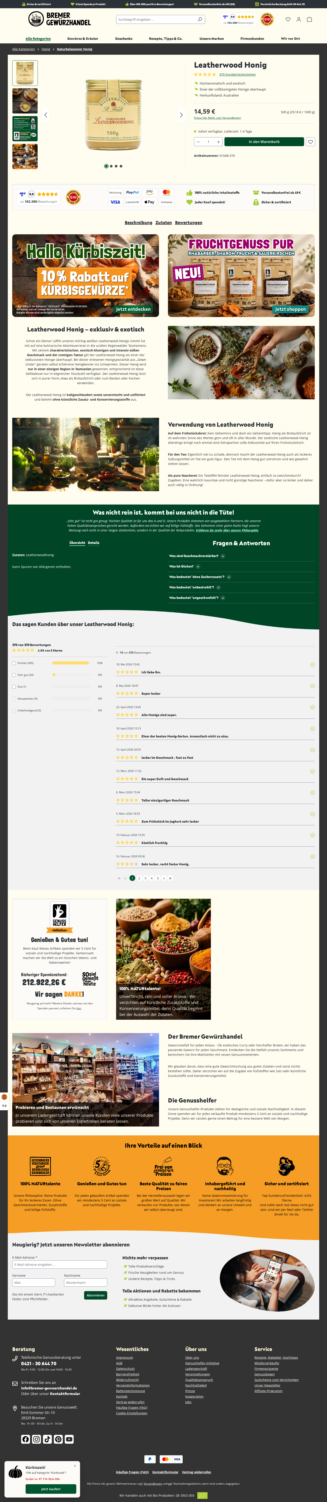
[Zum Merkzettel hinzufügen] (310, 141)
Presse (190, 1391)
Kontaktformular (65, 1393)
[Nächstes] (181, 115)
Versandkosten (153, 1484)
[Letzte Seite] (170, 878)
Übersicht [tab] (77, 543)
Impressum (124, 1357)
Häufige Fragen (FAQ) (131, 1407)
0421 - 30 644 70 (38, 1363)
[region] (99, 114)
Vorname (19, 1275)
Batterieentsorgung (130, 1391)
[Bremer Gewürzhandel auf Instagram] (36, 1439)
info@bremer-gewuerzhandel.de (49, 1388)
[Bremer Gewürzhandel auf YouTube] (69, 1439)
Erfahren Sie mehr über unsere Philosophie (227, 530)
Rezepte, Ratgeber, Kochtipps (276, 1357)
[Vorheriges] (45, 115)
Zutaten (163, 222)
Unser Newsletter (267, 1385)
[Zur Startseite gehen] (59, 19)
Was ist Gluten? (181, 566)
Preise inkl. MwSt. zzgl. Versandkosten (217, 118)
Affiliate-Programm (268, 1391)
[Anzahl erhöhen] (218, 141)
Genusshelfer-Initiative (202, 1363)
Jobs (188, 1402)
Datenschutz (125, 1369)
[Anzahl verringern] (198, 141)
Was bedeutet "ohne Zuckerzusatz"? (196, 577)
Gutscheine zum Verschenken (276, 1380)
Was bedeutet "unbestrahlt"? (191, 587)
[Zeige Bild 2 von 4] (111, 166)
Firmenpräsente (266, 1369)
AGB (119, 1363)
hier (78, 1008)
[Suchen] (200, 19)
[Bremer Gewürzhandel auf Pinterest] (58, 1439)
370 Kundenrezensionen (237, 74)
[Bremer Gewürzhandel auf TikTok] (47, 1439)
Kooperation (194, 1396)
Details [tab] (93, 543)
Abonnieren (96, 1295)
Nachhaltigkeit (196, 1385)
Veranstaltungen (197, 1374)
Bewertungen (188, 222)
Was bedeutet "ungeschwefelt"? (193, 598)
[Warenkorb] (309, 19)
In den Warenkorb (264, 141)
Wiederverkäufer (266, 1363)
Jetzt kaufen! (51, 1489)
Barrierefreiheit (127, 1374)
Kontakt (121, 1396)
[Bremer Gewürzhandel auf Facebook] (25, 1439)
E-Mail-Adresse (24, 1257)
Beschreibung (138, 222)
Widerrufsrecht (127, 1380)
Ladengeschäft (196, 1369)
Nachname (72, 1275)
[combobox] (155, 19)
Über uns (192, 1357)
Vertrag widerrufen (130, 1402)
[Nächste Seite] (164, 878)
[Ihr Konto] (298, 19)
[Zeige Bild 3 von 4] (116, 166)
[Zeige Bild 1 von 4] (106, 166)
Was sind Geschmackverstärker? (193, 556)
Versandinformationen (133, 1385)
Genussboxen (264, 1374)
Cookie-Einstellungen (131, 1413)
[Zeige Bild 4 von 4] (121, 166)
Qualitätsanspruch (199, 1380)
